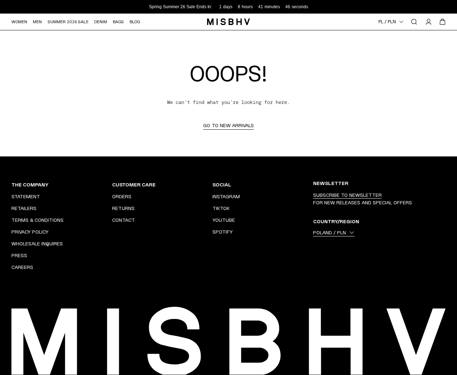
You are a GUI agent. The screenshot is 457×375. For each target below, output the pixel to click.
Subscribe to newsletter (347, 195)
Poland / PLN (329, 232)
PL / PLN (387, 21)
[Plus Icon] (97, 184)
